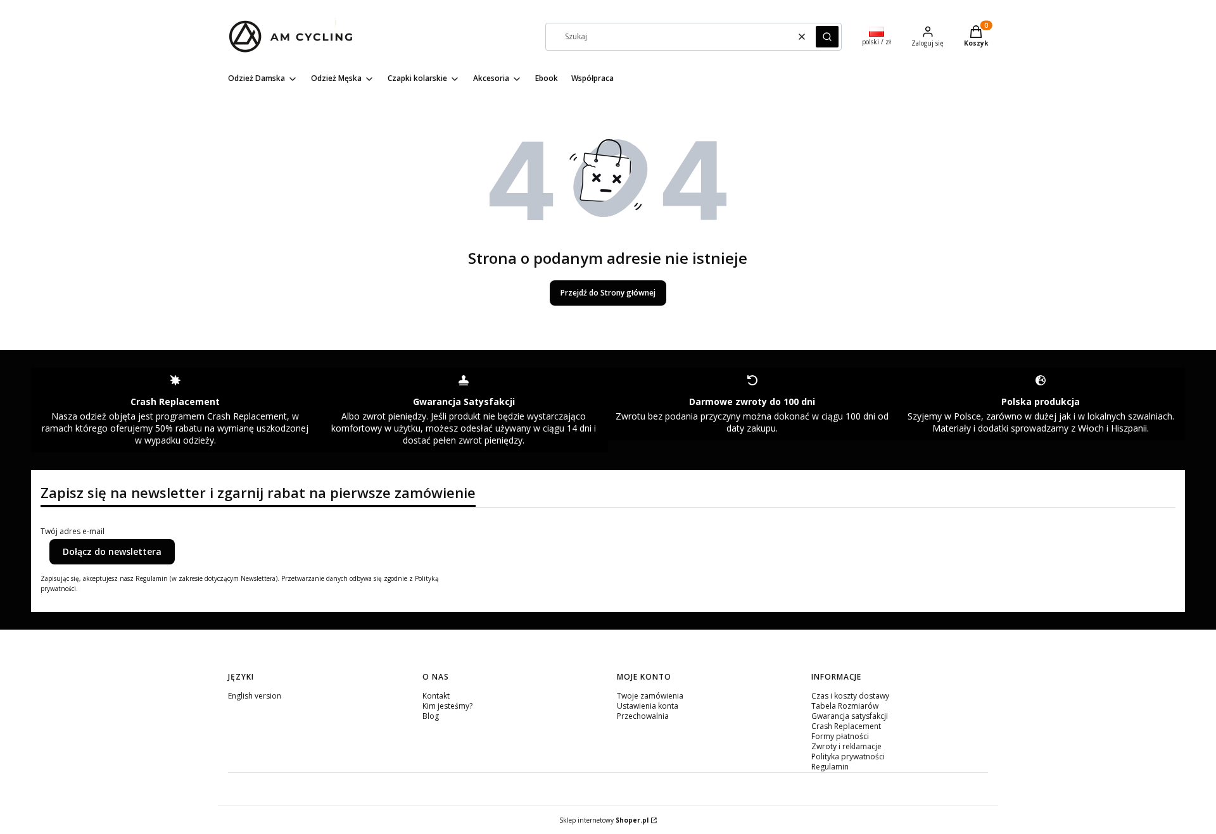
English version (254, 695)
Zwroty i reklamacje (846, 746)
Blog (430, 716)
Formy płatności (840, 736)
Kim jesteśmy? (447, 705)
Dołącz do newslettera (112, 551)
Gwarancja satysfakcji (849, 716)
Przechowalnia (643, 716)
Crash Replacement (846, 726)
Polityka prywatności (848, 756)
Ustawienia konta (647, 705)
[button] (827, 36)
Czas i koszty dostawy (850, 695)
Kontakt (436, 695)
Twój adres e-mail (72, 531)
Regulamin (830, 766)
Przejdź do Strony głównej (608, 292)
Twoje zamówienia (650, 695)
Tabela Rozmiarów (844, 705)
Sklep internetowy (604, 820)
